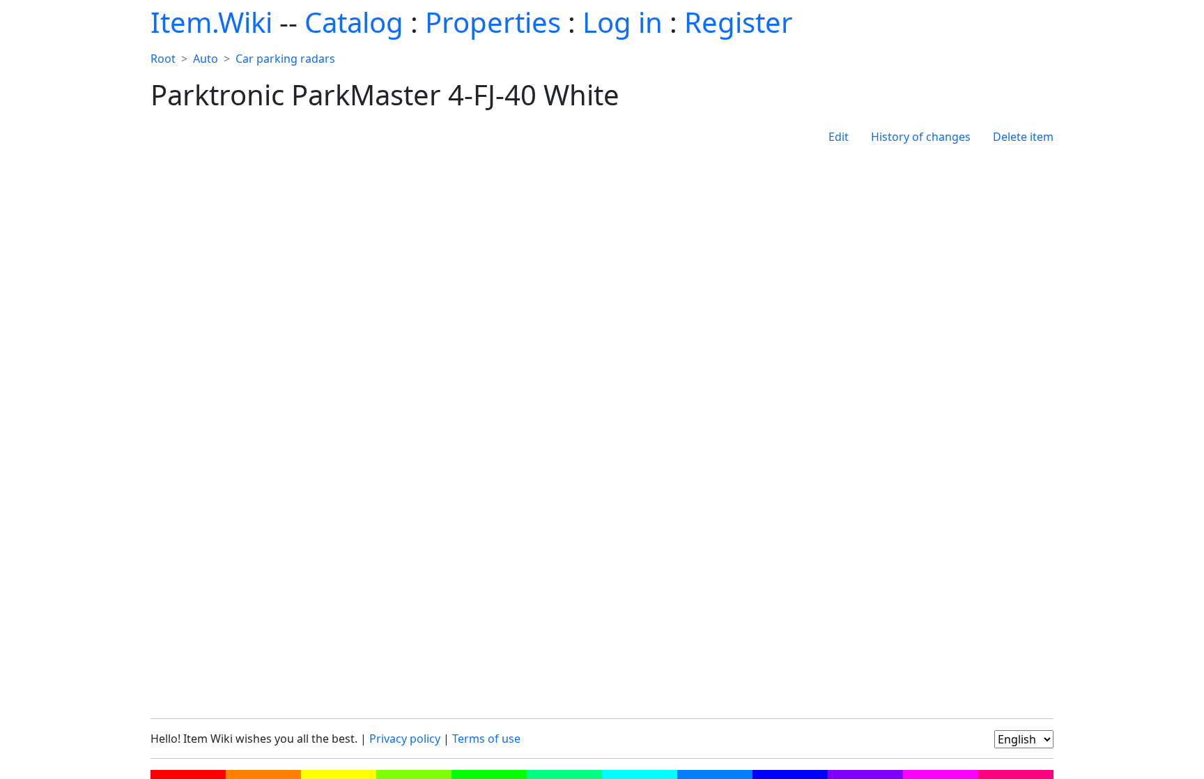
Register (738, 22)
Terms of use (486, 738)
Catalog (353, 22)
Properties (493, 22)
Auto (205, 58)
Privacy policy (404, 738)
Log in (622, 22)
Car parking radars (285, 58)
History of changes (921, 136)
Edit (838, 136)
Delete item (1023, 136)
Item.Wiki (211, 22)
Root (163, 58)
